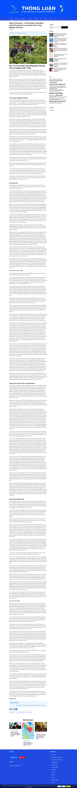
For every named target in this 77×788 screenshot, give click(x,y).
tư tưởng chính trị (54, 99)
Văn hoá (45, 18)
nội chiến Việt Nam (53, 96)
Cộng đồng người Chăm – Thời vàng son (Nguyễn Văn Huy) (28, 743)
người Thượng (28, 712)
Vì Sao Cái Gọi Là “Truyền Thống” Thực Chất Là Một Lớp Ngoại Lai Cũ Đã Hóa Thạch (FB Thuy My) (60, 34)
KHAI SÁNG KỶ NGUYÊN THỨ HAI (57, 759)
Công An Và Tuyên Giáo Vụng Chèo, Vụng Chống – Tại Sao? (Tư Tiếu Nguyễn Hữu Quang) (60, 69)
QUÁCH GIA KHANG (54, 767)
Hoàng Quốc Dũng (53, 88)
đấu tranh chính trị (53, 102)
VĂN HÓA (53, 774)
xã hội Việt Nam (64, 99)
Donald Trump (60, 87)
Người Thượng (24, 33)
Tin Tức (55, 18)
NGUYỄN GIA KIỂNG (54, 762)
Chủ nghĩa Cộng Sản (53, 87)
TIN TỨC (53, 782)
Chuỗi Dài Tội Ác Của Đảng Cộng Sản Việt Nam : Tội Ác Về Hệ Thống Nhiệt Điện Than (60, 64)
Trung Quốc (65, 96)
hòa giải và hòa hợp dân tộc (56, 90)
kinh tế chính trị (51, 91)
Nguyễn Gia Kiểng (55, 93)
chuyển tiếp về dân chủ (57, 84)
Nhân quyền (59, 95)
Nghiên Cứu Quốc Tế (57, 91)
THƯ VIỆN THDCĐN (54, 779)
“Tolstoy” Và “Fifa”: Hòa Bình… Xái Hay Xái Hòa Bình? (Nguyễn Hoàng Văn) (60, 44)
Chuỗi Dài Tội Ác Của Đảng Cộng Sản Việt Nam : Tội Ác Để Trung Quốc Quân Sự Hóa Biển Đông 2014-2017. (60, 39)
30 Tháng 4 (50, 79)
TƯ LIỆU (52, 777)
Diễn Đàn (35, 18)
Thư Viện (50, 18)
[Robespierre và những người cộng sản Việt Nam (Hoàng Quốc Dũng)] (41, 726)
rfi (62, 96)
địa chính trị (59, 102)
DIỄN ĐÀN (53, 772)
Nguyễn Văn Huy (22, 712)
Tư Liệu (41, 18)
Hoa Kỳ (65, 87)
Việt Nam (60, 99)
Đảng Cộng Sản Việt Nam (57, 101)
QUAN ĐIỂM (53, 769)
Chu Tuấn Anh (53, 82)
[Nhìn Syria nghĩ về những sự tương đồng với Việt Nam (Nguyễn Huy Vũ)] (15, 725)
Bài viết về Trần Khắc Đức (57, 79)
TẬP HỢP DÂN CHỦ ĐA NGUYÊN (57, 757)
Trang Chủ (11, 18)
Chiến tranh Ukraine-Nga (55, 80)
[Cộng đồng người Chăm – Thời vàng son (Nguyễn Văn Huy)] (28, 730)
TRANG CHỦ (53, 754)
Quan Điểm (30, 18)
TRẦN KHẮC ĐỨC (54, 764)
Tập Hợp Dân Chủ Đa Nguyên (20, 18)
